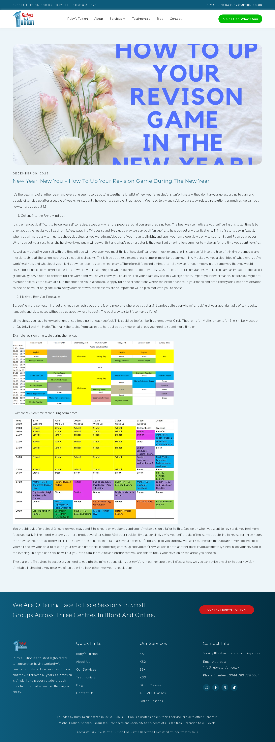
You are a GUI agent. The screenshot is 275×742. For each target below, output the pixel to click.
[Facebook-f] (215, 687)
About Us (83, 661)
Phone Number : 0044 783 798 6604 (231, 675)
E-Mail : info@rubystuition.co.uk (234, 4)
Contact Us (85, 693)
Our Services (86, 669)
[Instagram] (206, 687)
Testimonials (85, 677)
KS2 (143, 661)
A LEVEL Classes (153, 693)
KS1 (143, 653)
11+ (143, 669)
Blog (79, 685)
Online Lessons (151, 701)
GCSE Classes (150, 685)
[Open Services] (124, 19)
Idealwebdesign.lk (186, 732)
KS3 (143, 677)
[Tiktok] (234, 687)
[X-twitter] (224, 687)
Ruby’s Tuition (87, 653)
